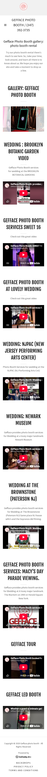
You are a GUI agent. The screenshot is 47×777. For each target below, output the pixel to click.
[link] (23, 8)
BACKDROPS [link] (23, 762)
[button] (5, 25)
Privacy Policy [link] (23, 766)
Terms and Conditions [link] (23, 770)
